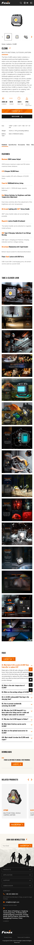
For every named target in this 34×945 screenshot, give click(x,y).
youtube (31, 680)
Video (28, 145)
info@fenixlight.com (12, 902)
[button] (2, 37)
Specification (13, 145)
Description (21, 145)
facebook (31, 674)
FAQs (32, 145)
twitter (31, 685)
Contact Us (16, 111)
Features (4, 145)
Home (3, 44)
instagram (31, 669)
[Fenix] (6, 2)
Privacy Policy (8, 937)
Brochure (15, 116)
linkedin (31, 690)
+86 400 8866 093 (12, 894)
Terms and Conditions (23, 937)
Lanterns (9, 44)
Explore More (16, 824)
